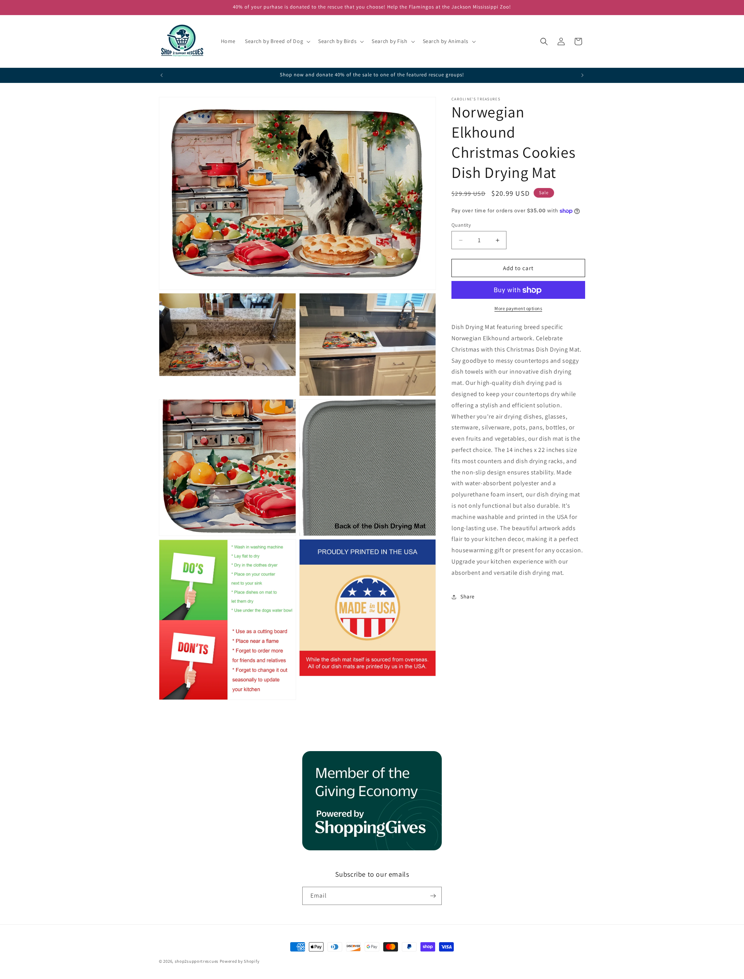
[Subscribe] (432, 896)
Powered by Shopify (240, 961)
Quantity (461, 225)
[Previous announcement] (161, 75)
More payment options (518, 309)
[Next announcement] (582, 75)
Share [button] (467, 596)
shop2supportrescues (197, 961)
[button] (276, 41)
